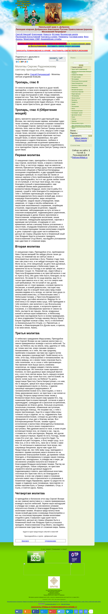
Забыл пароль (80, 138)
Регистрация (81, 140)
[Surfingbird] (27, 62)
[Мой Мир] (22, 62)
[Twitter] (18, 62)
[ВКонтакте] (17, 62)
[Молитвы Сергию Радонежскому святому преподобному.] (76, 612)
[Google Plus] (25, 62)
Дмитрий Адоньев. (65, 604)
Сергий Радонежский (40, 74)
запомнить (77, 135)
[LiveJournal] (24, 62)
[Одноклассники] (20, 62)
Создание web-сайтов (50, 604)
